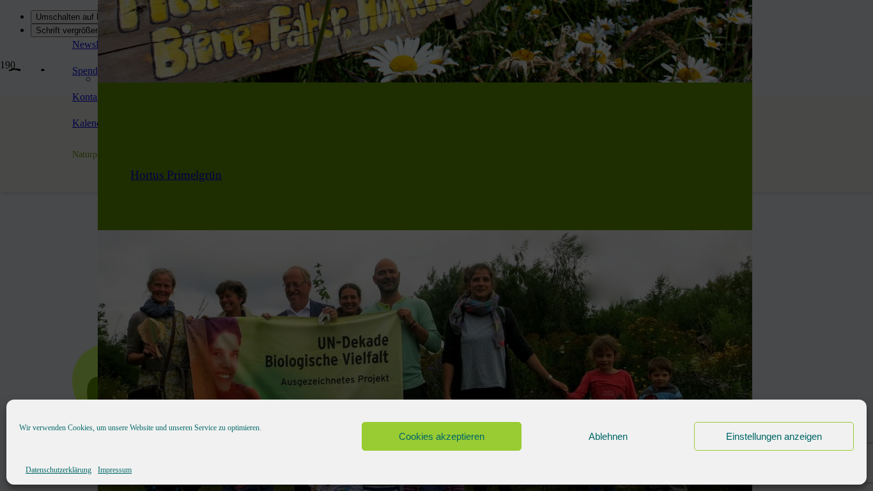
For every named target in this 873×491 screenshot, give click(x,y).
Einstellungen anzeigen (774, 436)
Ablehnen (608, 436)
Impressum (115, 469)
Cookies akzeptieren (441, 436)
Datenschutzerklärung (58, 469)
